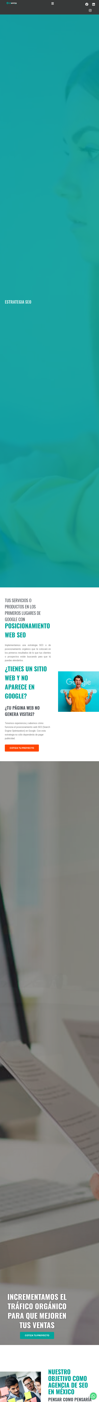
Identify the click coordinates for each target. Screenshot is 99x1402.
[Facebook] (87, 4)
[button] (52, 3)
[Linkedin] (94, 4)
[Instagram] (90, 10)
